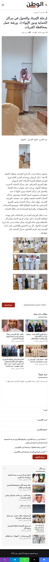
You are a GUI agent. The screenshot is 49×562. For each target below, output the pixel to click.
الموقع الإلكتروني (42, 429)
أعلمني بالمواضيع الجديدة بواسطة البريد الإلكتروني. (29, 452)
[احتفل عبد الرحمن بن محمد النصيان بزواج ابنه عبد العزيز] (38, 478)
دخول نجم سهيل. (25, 505)
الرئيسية (43, 12)
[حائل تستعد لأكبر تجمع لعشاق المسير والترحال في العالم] (38, 488)
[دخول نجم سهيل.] (38, 508)
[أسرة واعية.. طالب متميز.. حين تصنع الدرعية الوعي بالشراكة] (38, 519)
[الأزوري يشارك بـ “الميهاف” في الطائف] (38, 539)
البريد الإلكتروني (41, 420)
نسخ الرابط (8, 305)
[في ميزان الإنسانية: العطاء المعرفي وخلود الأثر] (38, 529)
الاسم (45, 410)
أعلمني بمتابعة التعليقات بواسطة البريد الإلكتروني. (29, 447)
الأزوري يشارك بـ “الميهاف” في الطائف (18, 536)
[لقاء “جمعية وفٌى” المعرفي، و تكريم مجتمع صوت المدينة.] (36, 351)
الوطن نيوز (18, 553)
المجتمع (36, 12)
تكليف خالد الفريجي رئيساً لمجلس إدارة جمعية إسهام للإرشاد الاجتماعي (15, 336)
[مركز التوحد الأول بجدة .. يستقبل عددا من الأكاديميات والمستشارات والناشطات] (36, 326)
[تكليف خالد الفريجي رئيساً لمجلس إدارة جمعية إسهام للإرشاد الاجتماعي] (13, 326)
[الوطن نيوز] (34, 5)
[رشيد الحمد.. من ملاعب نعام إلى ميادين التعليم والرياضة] (38, 498)
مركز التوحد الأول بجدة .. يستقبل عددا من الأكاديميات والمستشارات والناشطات (36, 336)
